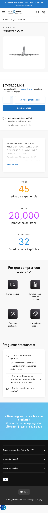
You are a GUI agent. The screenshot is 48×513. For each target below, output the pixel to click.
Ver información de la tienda (19, 125)
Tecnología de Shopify (34, 500)
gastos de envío (27, 89)
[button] (4, 12)
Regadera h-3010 (18, 19)
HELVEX (6, 28)
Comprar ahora (24, 108)
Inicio (7, 19)
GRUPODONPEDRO (18, 500)
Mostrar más (12, 164)
